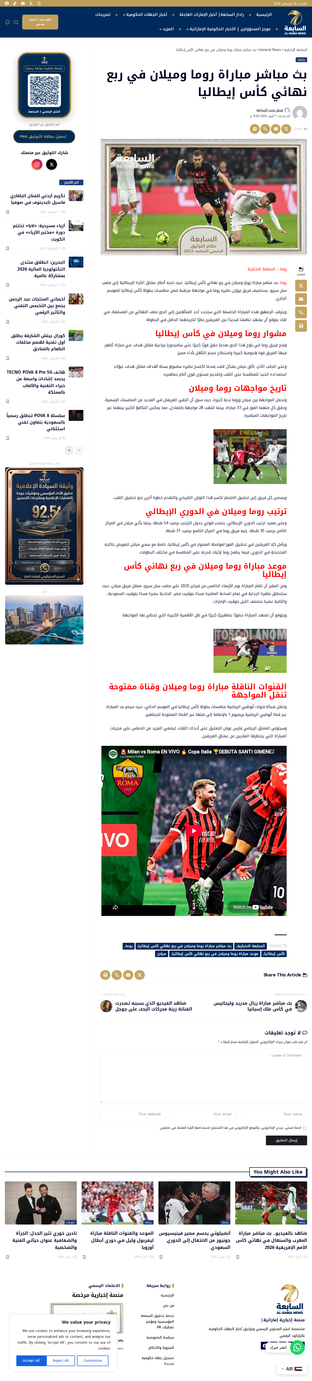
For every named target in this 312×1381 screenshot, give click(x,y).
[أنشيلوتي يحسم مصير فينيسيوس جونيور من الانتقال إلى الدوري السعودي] (194, 1203)
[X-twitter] (31, 3)
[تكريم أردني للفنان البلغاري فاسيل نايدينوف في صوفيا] (76, 195)
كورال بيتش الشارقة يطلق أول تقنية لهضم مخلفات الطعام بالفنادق (38, 342)
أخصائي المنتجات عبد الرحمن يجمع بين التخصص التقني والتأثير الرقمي (37, 305)
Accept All (31, 1360)
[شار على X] (51, 164)
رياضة (301, 59)
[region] (63, 1342)
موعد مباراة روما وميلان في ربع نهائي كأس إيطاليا (215, 954)
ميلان (236, 290)
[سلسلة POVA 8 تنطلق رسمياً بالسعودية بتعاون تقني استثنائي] (76, 415)
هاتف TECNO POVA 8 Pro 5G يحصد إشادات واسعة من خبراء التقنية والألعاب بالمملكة (36, 382)
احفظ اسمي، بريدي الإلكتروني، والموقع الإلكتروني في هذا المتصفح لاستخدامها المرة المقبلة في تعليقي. (230, 1128)
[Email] (276, 129)
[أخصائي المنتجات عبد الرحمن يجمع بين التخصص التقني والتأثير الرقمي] (76, 298)
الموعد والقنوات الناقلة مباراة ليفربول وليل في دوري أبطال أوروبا (122, 1240)
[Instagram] (39, 3)
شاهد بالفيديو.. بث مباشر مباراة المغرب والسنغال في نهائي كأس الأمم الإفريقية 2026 (271, 1240)
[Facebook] (7, 3)
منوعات (70, 1222)
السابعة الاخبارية (251, 946)
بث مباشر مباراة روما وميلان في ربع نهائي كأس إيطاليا (184, 946)
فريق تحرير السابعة (269, 110)
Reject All (61, 1360)
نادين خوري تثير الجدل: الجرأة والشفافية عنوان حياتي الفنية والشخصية (44, 1240)
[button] (16, 22)
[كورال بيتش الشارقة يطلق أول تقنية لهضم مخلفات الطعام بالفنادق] (76, 335)
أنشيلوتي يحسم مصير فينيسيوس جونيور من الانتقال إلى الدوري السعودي (194, 1240)
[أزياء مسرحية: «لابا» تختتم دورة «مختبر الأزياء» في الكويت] (76, 225)
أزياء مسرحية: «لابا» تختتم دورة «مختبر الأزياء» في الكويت (39, 232)
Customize (93, 1360)
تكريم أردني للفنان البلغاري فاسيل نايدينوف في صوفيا (37, 199)
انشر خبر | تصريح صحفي (40, 22)
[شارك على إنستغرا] (36, 164)
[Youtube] (23, 3)
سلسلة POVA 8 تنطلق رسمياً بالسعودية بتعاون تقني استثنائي (35, 422)
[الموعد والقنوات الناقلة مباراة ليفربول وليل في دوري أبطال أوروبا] (118, 1203)
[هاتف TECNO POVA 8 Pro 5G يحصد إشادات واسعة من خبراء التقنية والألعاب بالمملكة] (76, 372)
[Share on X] (286, 129)
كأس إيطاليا (274, 954)
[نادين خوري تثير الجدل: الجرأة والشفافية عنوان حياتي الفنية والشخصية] (41, 1203)
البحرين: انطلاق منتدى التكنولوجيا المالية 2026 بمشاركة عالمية (41, 268)
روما (247, 282)
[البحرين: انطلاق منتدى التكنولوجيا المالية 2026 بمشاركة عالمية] (76, 262)
